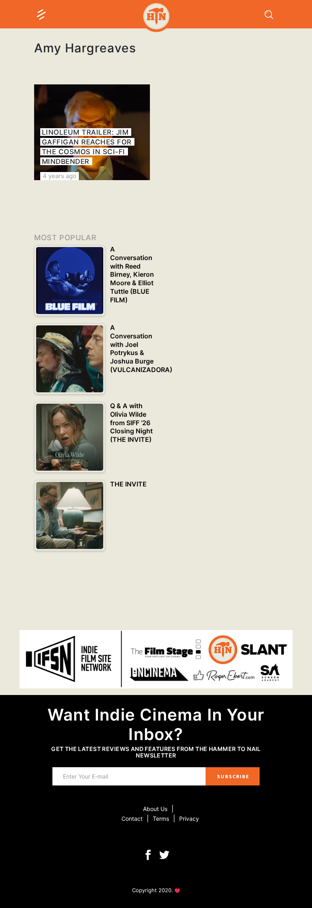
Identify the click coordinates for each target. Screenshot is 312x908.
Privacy (189, 818)
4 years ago (59, 176)
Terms (161, 818)
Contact (132, 818)
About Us (155, 808)
